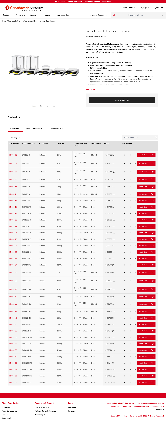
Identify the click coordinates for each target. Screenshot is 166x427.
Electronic (37, 21)
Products (6, 15)
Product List (15, 129)
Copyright (72, 407)
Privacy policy (73, 411)
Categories (33, 15)
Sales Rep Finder (8, 418)
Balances (28, 21)
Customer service (42, 407)
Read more (90, 89)
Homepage (6, 407)
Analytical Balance (49, 21)
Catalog (11, 21)
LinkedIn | (159, 410)
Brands (47, 15)
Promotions (20, 15)
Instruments (19, 21)
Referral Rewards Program (45, 411)
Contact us (6, 414)
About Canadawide (9, 411)
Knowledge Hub (62, 15)
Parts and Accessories (35, 129)
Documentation (56, 129)
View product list (122, 100)
